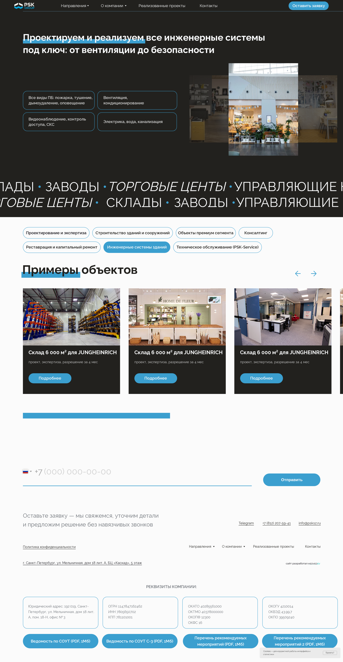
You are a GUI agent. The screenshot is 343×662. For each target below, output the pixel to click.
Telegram (246, 523)
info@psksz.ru (310, 523)
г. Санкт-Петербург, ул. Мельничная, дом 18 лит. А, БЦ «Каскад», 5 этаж (82, 563)
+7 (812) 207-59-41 (277, 523)
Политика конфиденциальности (49, 547)
